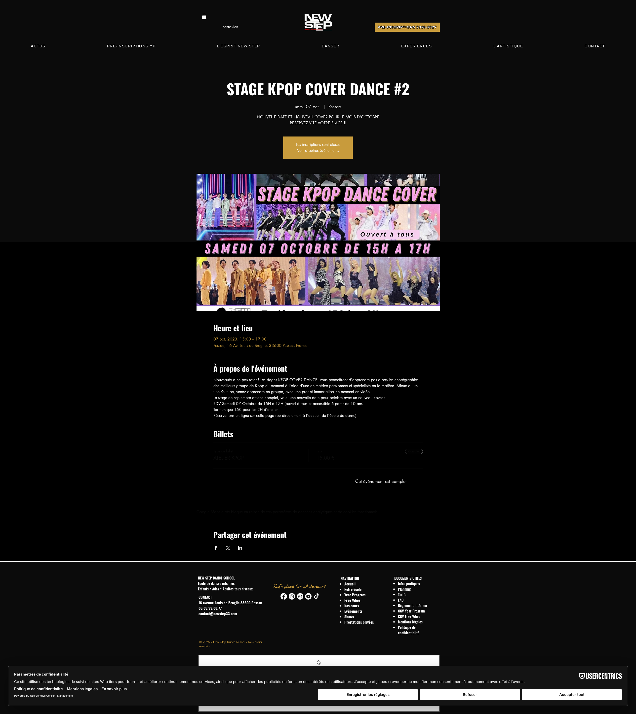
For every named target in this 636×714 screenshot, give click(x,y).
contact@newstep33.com (218, 613)
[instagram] (292, 596)
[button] (204, 16)
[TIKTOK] (316, 596)
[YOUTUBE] (308, 596)
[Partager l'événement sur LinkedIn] (240, 548)
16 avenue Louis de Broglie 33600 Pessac (230, 602)
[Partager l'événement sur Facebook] (215, 548)
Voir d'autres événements (318, 150)
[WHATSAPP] (300, 596)
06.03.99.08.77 (210, 608)
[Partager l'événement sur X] (228, 548)
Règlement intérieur (412, 605)
